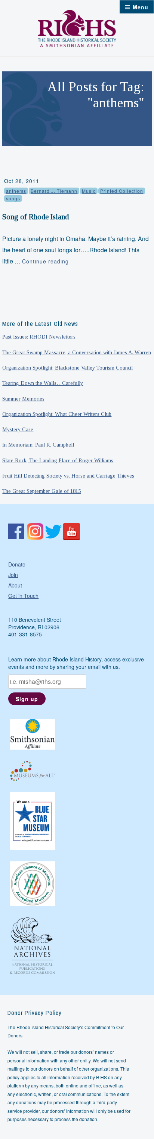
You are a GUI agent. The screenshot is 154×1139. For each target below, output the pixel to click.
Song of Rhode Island (35, 217)
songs (13, 198)
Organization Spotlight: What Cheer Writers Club (56, 414)
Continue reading (45, 261)
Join (13, 574)
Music (89, 191)
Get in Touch (23, 595)
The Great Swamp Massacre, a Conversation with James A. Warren (76, 352)
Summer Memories (23, 399)
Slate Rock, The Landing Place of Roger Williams (57, 460)
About (15, 585)
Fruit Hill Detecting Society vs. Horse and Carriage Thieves (68, 476)
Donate (16, 564)
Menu (140, 7)
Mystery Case (17, 429)
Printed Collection (121, 191)
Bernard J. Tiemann (54, 191)
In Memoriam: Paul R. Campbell (38, 445)
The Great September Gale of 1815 (41, 491)
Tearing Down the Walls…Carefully (42, 383)
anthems (16, 191)
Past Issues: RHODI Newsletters (39, 337)
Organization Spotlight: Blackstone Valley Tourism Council (67, 368)
